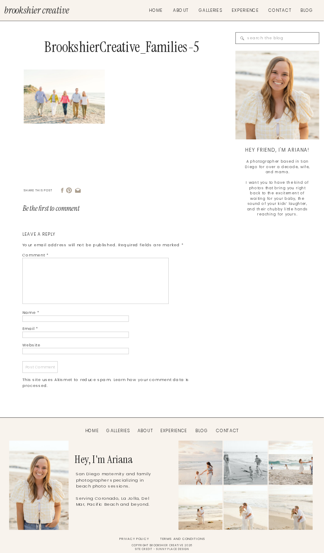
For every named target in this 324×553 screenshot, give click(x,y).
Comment (35, 255)
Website (31, 345)
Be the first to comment (51, 208)
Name (30, 313)
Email (30, 329)
